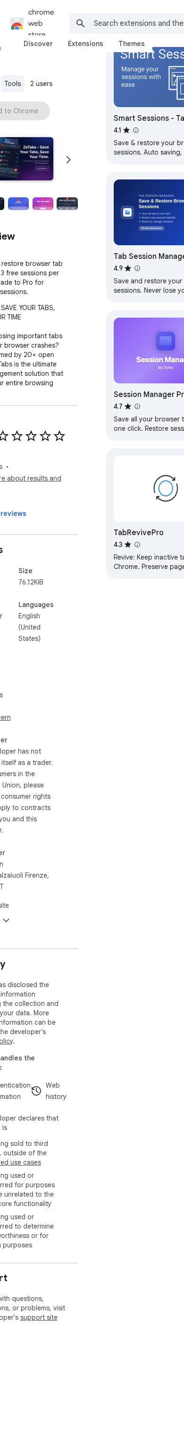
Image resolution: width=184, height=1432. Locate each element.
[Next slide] (68, 159)
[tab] (38, 43)
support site (39, 1317)
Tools (12, 83)
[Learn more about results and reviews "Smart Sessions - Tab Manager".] (136, 130)
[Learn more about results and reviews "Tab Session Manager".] (137, 268)
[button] (18, 203)
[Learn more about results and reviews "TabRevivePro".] (137, 544)
